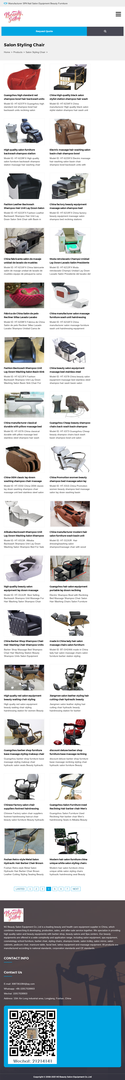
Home (7, 52)
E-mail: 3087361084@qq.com (19, 984)
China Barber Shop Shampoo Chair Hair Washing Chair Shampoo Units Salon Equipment (24, 645)
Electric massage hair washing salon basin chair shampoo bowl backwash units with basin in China (70, 153)
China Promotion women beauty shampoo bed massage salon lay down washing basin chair (68, 481)
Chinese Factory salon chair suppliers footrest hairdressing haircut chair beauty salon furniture (24, 808)
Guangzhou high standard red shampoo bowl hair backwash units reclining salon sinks (24, 99)
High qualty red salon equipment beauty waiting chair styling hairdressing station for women (22, 699)
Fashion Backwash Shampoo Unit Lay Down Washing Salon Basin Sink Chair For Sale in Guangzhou (24, 372)
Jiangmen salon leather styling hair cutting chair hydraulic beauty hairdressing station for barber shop (70, 699)
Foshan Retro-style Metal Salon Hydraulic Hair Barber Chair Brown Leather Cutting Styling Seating (23, 863)
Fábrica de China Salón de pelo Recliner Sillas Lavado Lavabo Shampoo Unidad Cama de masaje (23, 317)
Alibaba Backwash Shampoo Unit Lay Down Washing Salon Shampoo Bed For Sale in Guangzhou (24, 536)
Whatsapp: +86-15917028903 (19, 988)
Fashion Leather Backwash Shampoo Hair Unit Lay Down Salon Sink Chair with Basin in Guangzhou (24, 208)
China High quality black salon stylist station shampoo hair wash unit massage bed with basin (69, 99)
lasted (20, 889)
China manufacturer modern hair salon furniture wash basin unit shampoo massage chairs (68, 536)
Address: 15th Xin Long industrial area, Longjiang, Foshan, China (37, 998)
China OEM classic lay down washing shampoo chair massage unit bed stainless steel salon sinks (23, 481)
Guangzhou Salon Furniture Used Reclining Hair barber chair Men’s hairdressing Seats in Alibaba (68, 808)
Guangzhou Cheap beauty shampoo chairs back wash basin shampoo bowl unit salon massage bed (70, 426)
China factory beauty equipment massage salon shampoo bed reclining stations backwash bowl (69, 208)
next (76, 889)
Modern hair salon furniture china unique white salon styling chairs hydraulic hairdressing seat (68, 863)
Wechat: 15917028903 (15, 993)
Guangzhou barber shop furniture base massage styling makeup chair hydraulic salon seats (24, 754)
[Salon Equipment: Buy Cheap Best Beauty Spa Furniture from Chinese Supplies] (13, 16)
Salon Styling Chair (35, 52)
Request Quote (44, 31)
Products (17, 52)
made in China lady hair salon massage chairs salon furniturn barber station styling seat (67, 645)
